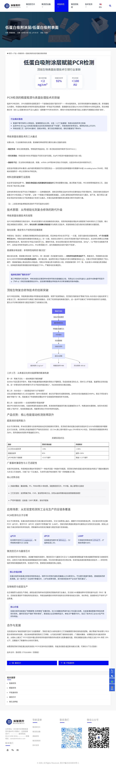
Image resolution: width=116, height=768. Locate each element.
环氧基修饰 (13, 692)
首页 (10, 53)
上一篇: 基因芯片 (15, 663)
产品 (14, 53)
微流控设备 (46, 4)
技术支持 (88, 4)
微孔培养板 (13, 702)
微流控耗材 (74, 5)
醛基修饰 (12, 688)
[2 (39, 239)
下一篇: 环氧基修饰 (67, 663)
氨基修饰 (12, 683)
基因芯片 (12, 697)
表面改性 (60, 4)
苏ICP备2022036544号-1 (69, 763)
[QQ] (8, 750)
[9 (42, 242)
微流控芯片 (30, 4)
